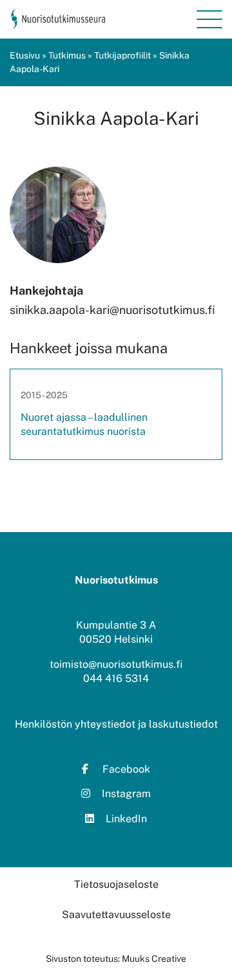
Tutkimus (67, 55)
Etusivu (25, 55)
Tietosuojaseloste (116, 884)
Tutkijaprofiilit (122, 55)
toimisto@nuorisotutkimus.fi (116, 664)
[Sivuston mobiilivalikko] (209, 19)
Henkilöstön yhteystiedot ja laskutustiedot (116, 724)
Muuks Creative (154, 958)
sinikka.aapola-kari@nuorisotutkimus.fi (112, 310)
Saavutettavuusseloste (116, 914)
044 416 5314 (116, 678)
